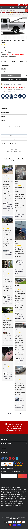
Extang (7, 51)
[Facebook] (2, 458)
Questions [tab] (12, 143)
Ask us (16, 47)
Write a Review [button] (14, 135)
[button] (23, 13)
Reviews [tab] (3, 143)
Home (2, 15)
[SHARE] (26, 75)
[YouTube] (13, 458)
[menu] (1, 7)
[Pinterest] (10, 458)
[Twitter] (17, 458)
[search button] (26, 10)
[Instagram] (6, 458)
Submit (22, 476)
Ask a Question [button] (14, 139)
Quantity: (3, 68)
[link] (14, 424)
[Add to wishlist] (23, 75)
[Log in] (18, 7)
